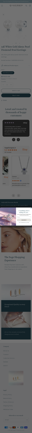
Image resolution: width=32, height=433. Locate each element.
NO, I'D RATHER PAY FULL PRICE (24, 222)
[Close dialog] (31, 208)
